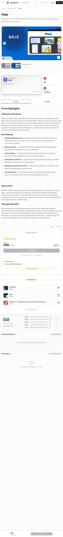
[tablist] (31, 102)
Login (52, 2)
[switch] (45, 2)
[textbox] (31, 163)
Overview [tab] (16, 101)
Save (60, 226)
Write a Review (57, 334)
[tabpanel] (31, 163)
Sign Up (59, 2)
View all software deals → (31, 309)
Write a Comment (56, 353)
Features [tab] (47, 101)
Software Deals (12, 8)
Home (3, 8)
